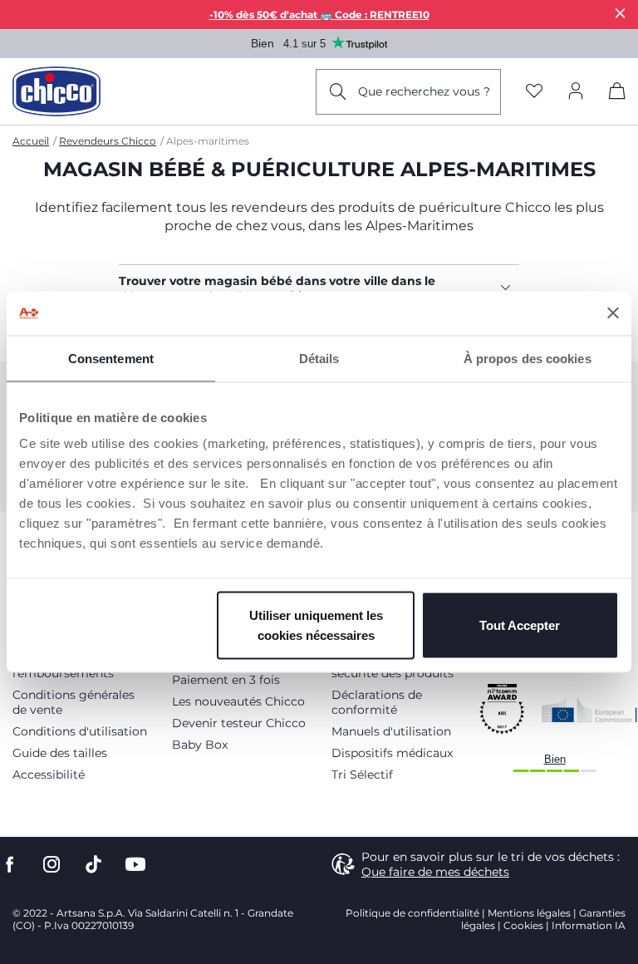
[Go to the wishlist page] (534, 91)
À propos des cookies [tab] (527, 358)
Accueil (30, 141)
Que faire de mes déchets (435, 871)
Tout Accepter (519, 625)
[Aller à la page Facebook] (10, 864)
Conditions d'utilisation (79, 731)
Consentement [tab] (111, 358)
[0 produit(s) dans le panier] (617, 93)
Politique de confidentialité (412, 913)
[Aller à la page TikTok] (93, 864)
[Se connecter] (575, 91)
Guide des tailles (59, 752)
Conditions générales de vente (73, 702)
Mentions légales (529, 913)
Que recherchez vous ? (424, 91)
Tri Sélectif (362, 774)
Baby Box (200, 744)
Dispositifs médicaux (392, 752)
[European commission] (589, 709)
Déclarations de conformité (376, 702)
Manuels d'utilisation (391, 731)
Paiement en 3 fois (226, 679)
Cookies (523, 925)
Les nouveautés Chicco (238, 701)
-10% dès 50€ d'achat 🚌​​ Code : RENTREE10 (319, 14)
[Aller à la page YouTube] (135, 864)
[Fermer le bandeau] (613, 313)
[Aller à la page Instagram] (51, 864)
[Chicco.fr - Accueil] (56, 91)
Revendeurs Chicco (107, 141)
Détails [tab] (319, 358)
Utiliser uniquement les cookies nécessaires (316, 625)
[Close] (620, 12)
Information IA (589, 925)
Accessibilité (48, 774)
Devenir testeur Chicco (239, 723)
